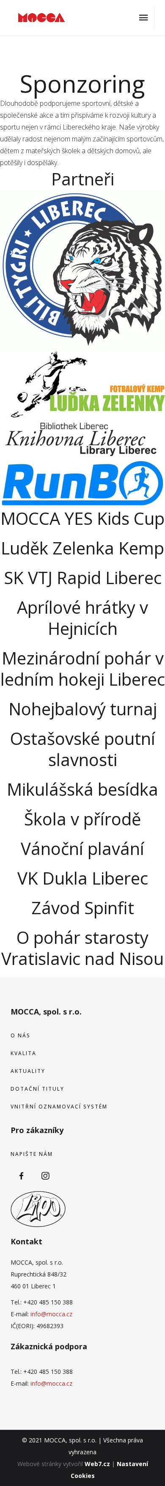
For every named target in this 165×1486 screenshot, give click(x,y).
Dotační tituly (37, 1088)
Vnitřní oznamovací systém (59, 1106)
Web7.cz (97, 1464)
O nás (20, 1035)
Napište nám (32, 1154)
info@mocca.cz (51, 1314)
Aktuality (28, 1071)
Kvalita (23, 1053)
